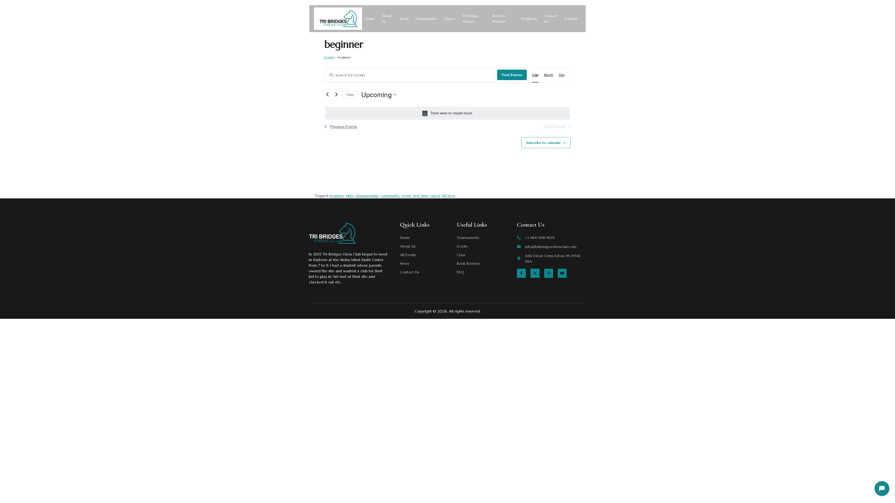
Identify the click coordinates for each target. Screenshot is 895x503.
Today (350, 94)
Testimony (529, 19)
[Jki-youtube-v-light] (562, 273)
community (389, 195)
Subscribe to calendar (543, 143)
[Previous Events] (327, 94)
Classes (449, 19)
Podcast (571, 19)
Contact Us (551, 19)
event (406, 195)
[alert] (447, 113)
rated (435, 195)
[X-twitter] (534, 273)
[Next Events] (336, 94)
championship (367, 195)
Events (329, 57)
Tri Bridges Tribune (470, 19)
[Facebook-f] (521, 273)
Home (370, 19)
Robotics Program (499, 19)
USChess (448, 195)
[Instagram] (548, 273)
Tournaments (426, 19)
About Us (387, 19)
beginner (336, 195)
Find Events (512, 74)
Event (404, 19)
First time (420, 195)
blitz (349, 195)
